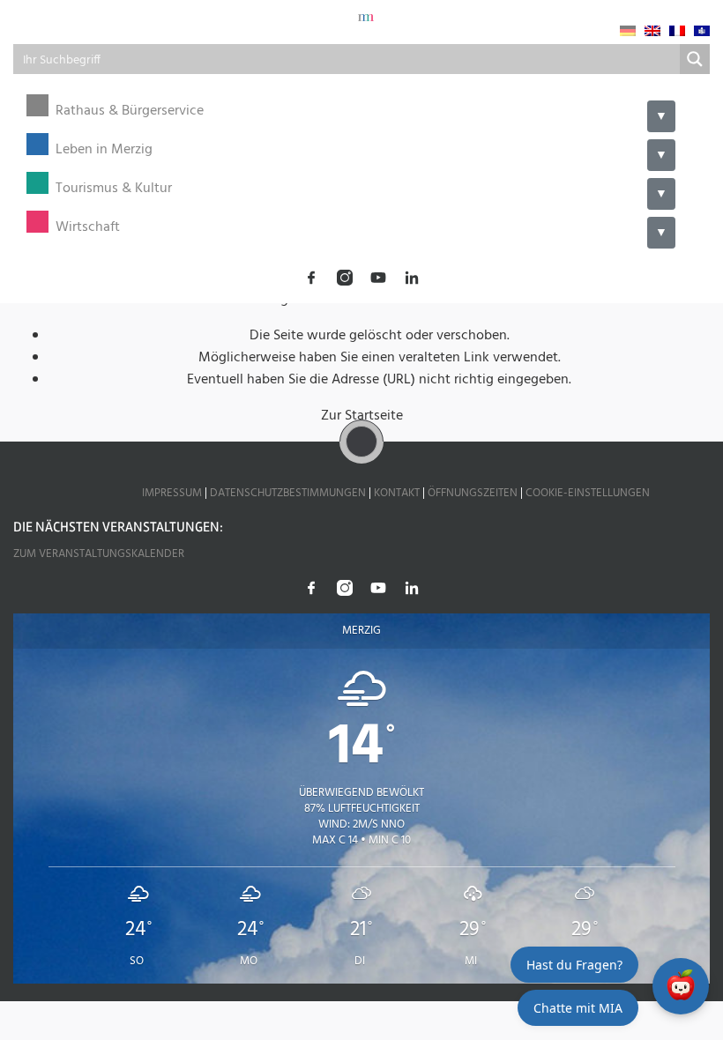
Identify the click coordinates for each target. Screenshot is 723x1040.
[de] (628, 31)
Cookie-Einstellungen (587, 493)
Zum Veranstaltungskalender (98, 554)
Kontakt (397, 493)
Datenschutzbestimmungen (288, 493)
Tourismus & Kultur (114, 189)
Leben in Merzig (104, 150)
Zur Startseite (362, 416)
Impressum (172, 493)
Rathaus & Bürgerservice (130, 111)
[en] (652, 31)
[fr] (677, 31)
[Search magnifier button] (695, 59)
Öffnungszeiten (473, 493)
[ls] (702, 31)
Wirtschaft (88, 228)
